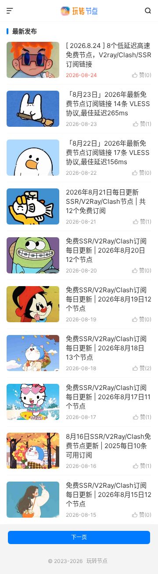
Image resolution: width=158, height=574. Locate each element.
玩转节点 (79, 11)
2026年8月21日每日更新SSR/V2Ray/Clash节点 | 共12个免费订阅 (106, 201)
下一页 (79, 537)
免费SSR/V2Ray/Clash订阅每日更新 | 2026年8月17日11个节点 (108, 396)
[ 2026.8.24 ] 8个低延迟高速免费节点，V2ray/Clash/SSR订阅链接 (108, 54)
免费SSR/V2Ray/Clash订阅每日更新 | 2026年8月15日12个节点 (108, 494)
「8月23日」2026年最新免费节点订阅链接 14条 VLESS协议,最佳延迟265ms (108, 103)
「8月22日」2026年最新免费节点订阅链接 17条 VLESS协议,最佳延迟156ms (108, 152)
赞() (141, 75)
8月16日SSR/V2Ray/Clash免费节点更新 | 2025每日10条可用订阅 (108, 445)
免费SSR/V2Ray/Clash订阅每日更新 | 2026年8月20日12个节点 (106, 250)
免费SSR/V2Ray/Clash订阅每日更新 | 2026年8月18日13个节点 (106, 348)
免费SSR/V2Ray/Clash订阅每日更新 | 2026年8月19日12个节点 (108, 299)
